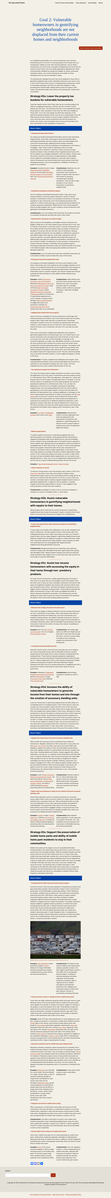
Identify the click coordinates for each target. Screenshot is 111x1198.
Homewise (40, 677)
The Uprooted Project (16, 3)
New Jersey (62, 1027)
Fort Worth (41, 413)
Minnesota (41, 1070)
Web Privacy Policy (58, 1194)
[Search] (53, 1175)
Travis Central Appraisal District (48, 464)
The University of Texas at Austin (40, 1194)
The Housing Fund (37, 681)
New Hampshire (43, 963)
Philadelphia (49, 413)
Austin (35, 746)
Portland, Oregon (35, 783)
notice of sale (40, 1034)
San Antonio (42, 746)
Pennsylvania (41, 1025)
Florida (32, 1023)
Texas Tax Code (35, 473)
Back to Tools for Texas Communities (90, 48)
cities (55, 746)
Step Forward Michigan (44, 300)
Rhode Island (51, 1029)
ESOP (47, 168)
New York (74, 1025)
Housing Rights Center (38, 634)
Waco (50, 415)
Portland (33, 415)
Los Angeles (34, 820)
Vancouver (42, 820)
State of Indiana (64, 464)
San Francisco (49, 817)
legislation (45, 785)
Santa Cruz (33, 817)
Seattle (51, 815)
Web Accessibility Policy (73, 1194)
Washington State (43, 1083)
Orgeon (46, 966)
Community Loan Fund (38, 679)
